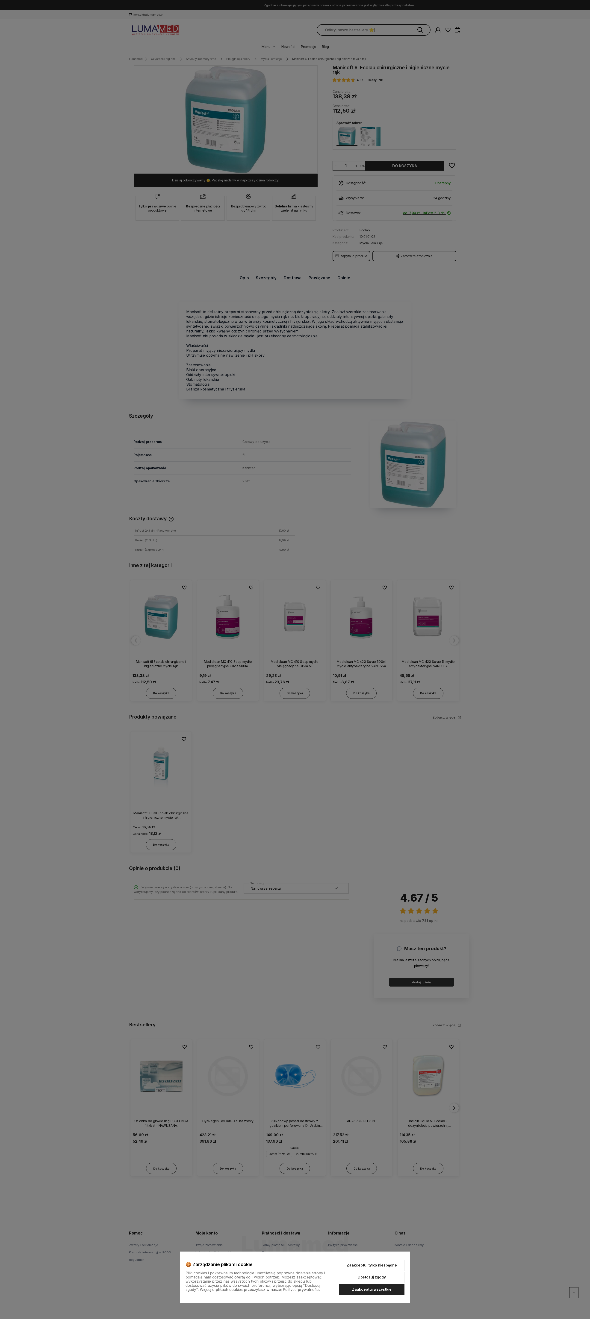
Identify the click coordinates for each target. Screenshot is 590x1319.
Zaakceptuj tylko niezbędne (372, 1265)
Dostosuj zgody (372, 1277)
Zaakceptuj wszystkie (372, 1289)
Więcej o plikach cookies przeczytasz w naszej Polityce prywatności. (260, 1289)
